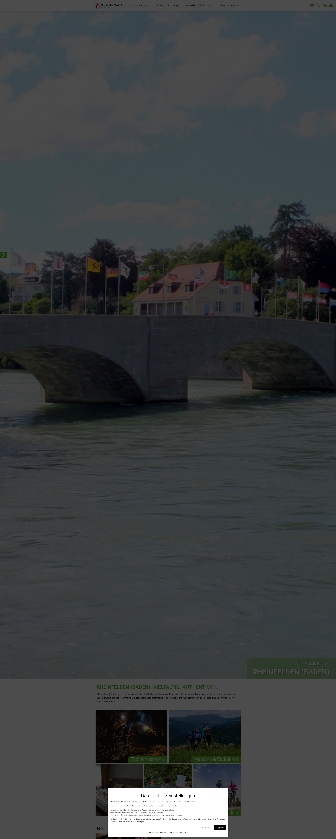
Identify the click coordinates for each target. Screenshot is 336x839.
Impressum (184, 832)
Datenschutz (173, 832)
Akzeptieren (220, 827)
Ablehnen (206, 827)
